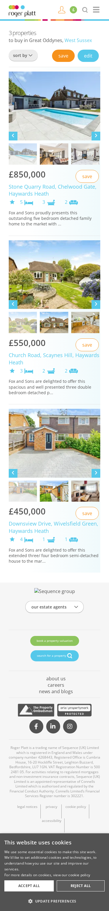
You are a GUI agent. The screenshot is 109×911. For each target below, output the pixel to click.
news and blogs (56, 691)
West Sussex (78, 40)
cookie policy (75, 806)
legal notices (27, 806)
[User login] (61, 9)
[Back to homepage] (96, 9)
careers (56, 685)
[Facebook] (36, 726)
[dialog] (54, 872)
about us (56, 678)
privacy (51, 806)
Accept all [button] (29, 885)
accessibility (51, 820)
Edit (88, 56)
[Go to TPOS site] (36, 710)
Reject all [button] (81, 885)
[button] (54, 901)
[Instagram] (70, 726)
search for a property (52, 655)
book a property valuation (55, 641)
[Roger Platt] (22, 10)
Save (63, 56)
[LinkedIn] (53, 726)
